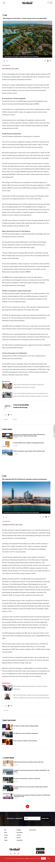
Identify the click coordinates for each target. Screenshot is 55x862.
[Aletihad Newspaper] (27, 2)
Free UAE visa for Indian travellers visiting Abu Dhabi (25, 726)
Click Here (26, 858)
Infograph (19, 830)
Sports (5, 837)
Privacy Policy (19, 840)
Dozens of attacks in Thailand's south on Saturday (25, 741)
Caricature (19, 835)
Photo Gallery (19, 832)
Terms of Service (32, 830)
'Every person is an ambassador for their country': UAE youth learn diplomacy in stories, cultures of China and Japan (29, 435)
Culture (5, 840)
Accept (43, 858)
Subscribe (45, 818)
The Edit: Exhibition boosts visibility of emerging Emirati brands (28, 443)
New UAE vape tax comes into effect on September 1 (25, 733)
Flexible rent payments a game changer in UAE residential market (29, 451)
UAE (5, 830)
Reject (49, 858)
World (5, 832)
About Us (19, 837)
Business (6, 835)
